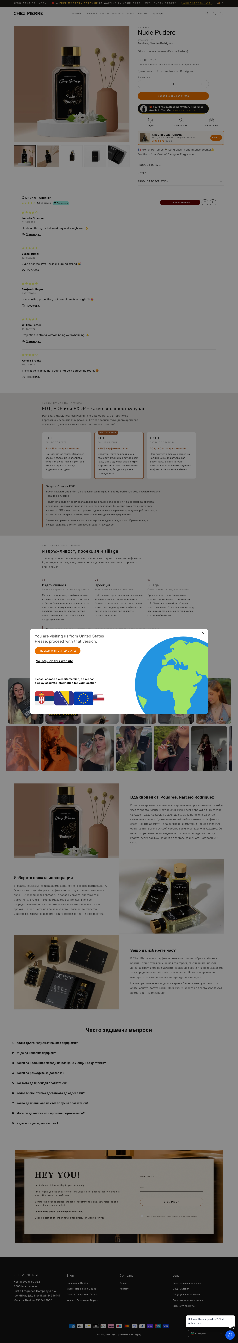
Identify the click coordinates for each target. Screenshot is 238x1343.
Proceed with (58, 650)
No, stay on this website (54, 661)
